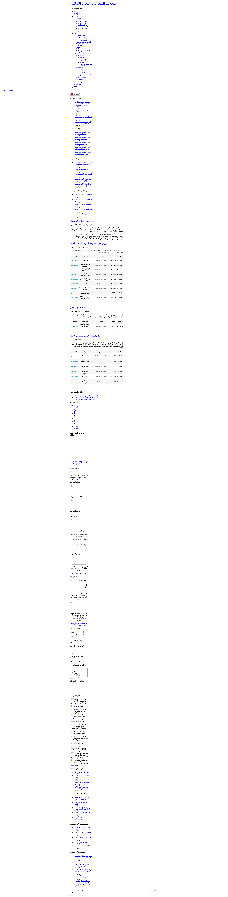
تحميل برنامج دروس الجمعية (79, 573)
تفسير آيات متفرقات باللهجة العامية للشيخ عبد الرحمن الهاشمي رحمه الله (83, 864)
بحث (71, 8)
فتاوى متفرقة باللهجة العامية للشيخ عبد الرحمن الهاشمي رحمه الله (83, 870)
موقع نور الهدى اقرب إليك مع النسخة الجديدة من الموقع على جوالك (79, 462)
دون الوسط (77, 675)
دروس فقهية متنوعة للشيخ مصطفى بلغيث (88, 243)
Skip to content (8, 90)
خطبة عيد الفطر (77, 307)
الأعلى (76, 892)
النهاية (76, 428)
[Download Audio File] (74, 260)
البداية (76, 407)
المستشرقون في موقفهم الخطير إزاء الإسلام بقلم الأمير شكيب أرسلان (82, 103)
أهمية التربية (78, 779)
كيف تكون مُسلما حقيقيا (82, 772)
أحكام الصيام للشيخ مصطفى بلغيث (85, 336)
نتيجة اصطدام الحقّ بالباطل (82, 221)
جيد (75, 671)
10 (75, 410)
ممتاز (75, 669)
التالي (76, 426)
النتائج (77, 677)
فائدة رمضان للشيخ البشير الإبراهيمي (85, 399)
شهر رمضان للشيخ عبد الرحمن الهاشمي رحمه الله (88, 396)
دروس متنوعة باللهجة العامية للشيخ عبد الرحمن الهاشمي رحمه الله (83, 857)
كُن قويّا (77, 113)
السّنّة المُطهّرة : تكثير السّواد (83, 775)
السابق (76, 408)
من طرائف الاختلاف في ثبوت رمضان (85, 397)
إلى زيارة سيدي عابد (81, 842)
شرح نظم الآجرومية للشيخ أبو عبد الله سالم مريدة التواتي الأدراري (83, 164)
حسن (75, 673)
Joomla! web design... (117, 301)
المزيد (78, 479)
